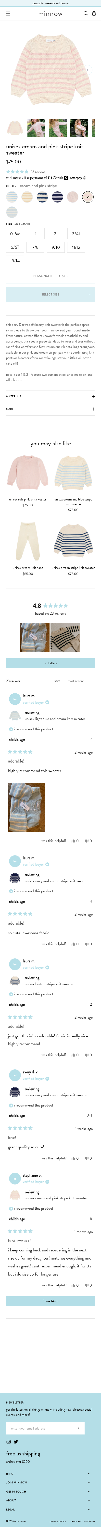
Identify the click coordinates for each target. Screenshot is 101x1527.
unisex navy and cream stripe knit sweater (56, 881)
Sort (57, 680)
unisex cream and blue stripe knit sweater (73, 502)
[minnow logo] (50, 13)
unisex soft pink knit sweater (27, 499)
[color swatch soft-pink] (72, 197)
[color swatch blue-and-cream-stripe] (12, 212)
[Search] (86, 13)
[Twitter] (15, 1441)
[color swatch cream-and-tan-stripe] (27, 197)
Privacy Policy (58, 1521)
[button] (25, 171)
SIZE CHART (22, 224)
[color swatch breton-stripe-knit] (42, 197)
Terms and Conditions (83, 1521)
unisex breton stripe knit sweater (73, 567)
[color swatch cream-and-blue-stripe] (12, 197)
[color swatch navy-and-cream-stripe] (57, 197)
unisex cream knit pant (28, 567)
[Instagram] (8, 1441)
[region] (50, 637)
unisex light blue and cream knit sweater (55, 719)
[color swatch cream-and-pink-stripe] (88, 197)
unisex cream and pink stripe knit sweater (56, 1198)
